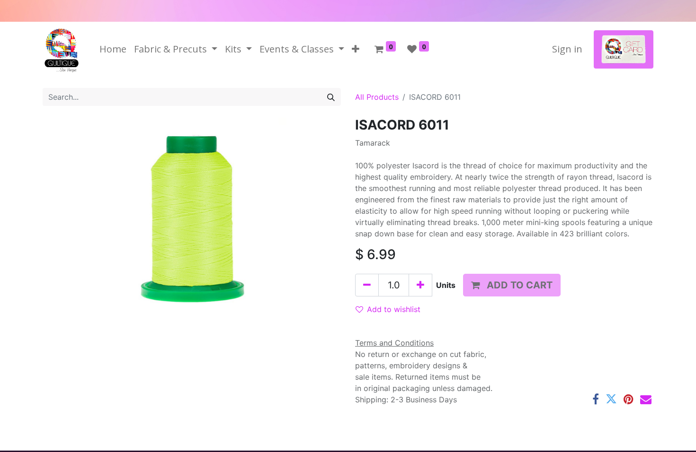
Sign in (567, 49)
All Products (377, 97)
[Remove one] (367, 285)
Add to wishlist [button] (393, 309)
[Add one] (420, 285)
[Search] (331, 97)
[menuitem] (113, 49)
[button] (355, 49)
